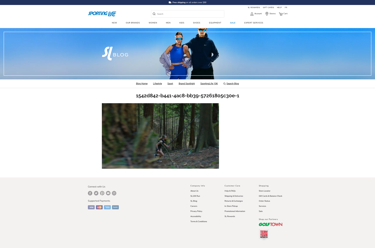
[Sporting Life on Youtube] (108, 193)
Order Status (264, 201)
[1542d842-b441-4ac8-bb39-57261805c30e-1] (160, 135)
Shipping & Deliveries (234, 196)
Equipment (215, 23)
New (114, 23)
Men (168, 23)
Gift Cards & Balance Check (270, 196)
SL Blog (193, 201)
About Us (194, 191)
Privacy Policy (196, 211)
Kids (181, 23)
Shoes (196, 23)
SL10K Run (195, 196)
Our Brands (133, 23)
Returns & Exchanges (234, 201)
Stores (273, 13)
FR (286, 7)
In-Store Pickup (231, 206)
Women (153, 23)
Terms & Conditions (198, 221)
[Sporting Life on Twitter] (96, 193)
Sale (233, 23)
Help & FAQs (230, 191)
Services (262, 206)
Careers (193, 206)
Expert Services (253, 23)
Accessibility (195, 216)
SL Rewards (230, 216)
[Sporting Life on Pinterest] (102, 193)
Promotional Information (235, 211)
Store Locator (264, 191)
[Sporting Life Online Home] (102, 14)
